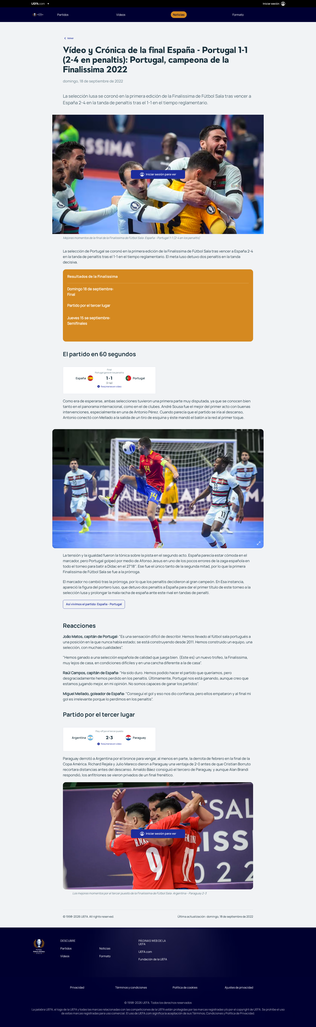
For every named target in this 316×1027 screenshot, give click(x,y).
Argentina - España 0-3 (86, 334)
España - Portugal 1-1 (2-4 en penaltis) (99, 299)
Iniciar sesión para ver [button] (161, 174)
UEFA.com (145, 952)
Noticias (104, 948)
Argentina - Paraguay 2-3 (88, 310)
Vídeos (64, 956)
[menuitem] (82, 14)
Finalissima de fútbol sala (38, 14)
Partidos (66, 948)
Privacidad (77, 987)
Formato (104, 956)
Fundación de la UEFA (152, 959)
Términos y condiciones (131, 987)
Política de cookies (185, 987)
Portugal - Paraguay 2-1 (86, 328)
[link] (63, 14)
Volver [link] (70, 38)
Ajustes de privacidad (239, 987)
